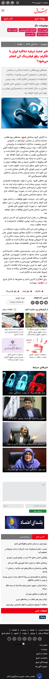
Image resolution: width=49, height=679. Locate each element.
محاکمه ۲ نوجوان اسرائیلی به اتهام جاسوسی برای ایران (26, 604)
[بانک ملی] (24, 528)
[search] (3, 3)
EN (12, 2)
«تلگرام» (41, 282)
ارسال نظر (38, 511)
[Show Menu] (3, 9)
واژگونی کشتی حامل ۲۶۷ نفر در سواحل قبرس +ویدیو (27, 557)
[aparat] (19, 639)
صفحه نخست (43, 630)
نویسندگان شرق (42, 662)
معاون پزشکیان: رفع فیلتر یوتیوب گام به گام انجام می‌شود (26, 418)
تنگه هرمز (30, 34)
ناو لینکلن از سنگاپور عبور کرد (36, 594)
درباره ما (44, 649)
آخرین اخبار (40, 536)
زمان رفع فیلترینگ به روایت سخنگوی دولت (26, 392)
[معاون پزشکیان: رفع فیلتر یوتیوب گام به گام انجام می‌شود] (24, 409)
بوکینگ (42, 617)
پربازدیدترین (24, 536)
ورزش (32, 633)
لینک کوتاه (20, 298)
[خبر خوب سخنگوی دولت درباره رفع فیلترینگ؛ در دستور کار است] (24, 460)
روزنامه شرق (40, 18)
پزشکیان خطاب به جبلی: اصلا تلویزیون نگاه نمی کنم (27, 563)
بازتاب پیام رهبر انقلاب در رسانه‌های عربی (31, 599)
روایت (24, 633)
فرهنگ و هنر (43, 633)
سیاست (43, 44)
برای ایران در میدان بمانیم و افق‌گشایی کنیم (31, 543)
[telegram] (46, 303)
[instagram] (35, 639)
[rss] (40, 639)
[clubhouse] (14, 639)
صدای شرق (6, 633)
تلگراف (38, 291)
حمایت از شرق (42, 653)
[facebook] (37, 303)
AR (8, 2)
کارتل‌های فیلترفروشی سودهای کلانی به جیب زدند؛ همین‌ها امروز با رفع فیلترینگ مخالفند (26, 444)
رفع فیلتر (26, 291)
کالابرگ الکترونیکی (27, 30)
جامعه (32, 630)
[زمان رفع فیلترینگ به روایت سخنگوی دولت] (24, 383)
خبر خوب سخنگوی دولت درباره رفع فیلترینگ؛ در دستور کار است (24, 469)
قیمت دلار (43, 30)
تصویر (16, 633)
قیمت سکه (42, 34)
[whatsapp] (33, 303)
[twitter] (42, 303)
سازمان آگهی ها (42, 666)
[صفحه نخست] (17, 3)
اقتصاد (14, 630)
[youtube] (9, 639)
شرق (24, 137)
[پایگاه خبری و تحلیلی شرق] (41, 11)
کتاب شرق (8, 18)
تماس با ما (44, 645)
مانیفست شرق (42, 658)
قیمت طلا (12, 30)
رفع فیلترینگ (11, 291)
